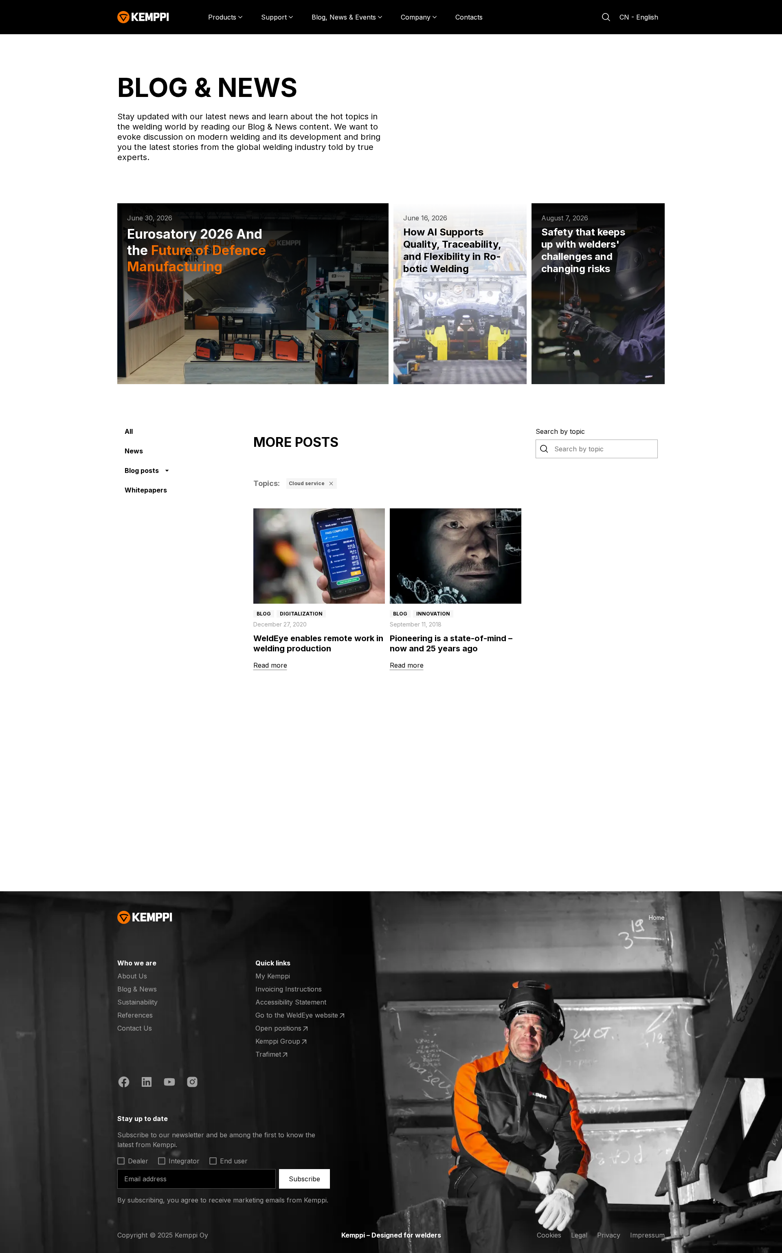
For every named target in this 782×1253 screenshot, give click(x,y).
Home (657, 917)
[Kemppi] (143, 17)
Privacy (608, 1235)
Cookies (549, 1235)
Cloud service (307, 483)
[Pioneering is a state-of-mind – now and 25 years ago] (455, 556)
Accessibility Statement (290, 1002)
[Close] (331, 483)
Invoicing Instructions (288, 989)
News (134, 451)
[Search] (606, 17)
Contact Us (134, 1028)
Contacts (469, 17)
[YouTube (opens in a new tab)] (169, 1083)
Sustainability (137, 1002)
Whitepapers (146, 490)
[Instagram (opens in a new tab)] (192, 1083)
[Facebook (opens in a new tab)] (123, 1083)
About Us (132, 976)
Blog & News (137, 989)
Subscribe (304, 1179)
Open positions (287, 1028)
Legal (579, 1235)
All (129, 431)
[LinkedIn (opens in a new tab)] (146, 1083)
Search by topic (560, 431)
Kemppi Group (287, 1041)
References (135, 1015)
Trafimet (287, 1054)
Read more (270, 665)
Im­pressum (647, 1235)
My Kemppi (272, 976)
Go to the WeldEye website (296, 1015)
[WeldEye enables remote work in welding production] (319, 556)
